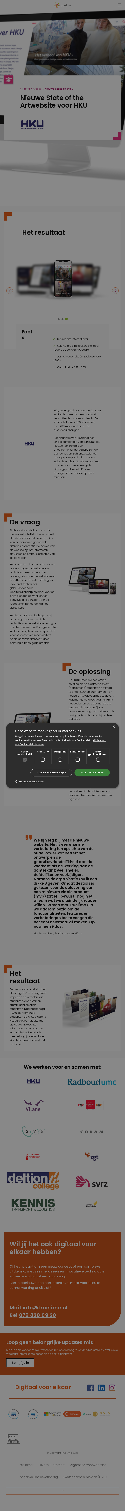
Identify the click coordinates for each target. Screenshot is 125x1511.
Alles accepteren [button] (92, 772)
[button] (29, 781)
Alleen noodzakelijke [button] (51, 772)
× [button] (113, 727)
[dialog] (62, 755)
